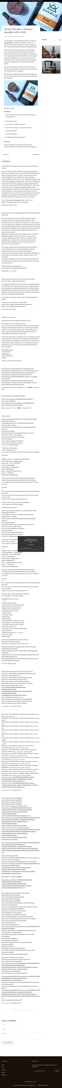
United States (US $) (30, 1081)
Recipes (3, 1072)
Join (57, 1070)
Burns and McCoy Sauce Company (24, 1085)
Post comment (8, 1042)
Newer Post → (36, 154)
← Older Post (5, 154)
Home (3, 1065)
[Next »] (32, 1010)
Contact (3, 1069)
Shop (3, 1067)
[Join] (40, 548)
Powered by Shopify (43, 1085)
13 (26, 1010)
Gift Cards (4, 1074)
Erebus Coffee (8, 42)
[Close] (42, 538)
